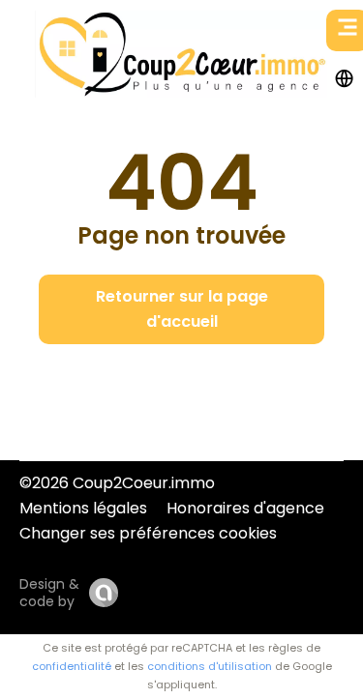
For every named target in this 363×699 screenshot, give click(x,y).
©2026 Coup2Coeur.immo (117, 483)
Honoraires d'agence (245, 508)
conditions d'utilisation (209, 666)
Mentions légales (83, 508)
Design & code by (49, 592)
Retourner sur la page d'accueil (182, 309)
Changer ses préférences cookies (148, 533)
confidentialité (71, 666)
